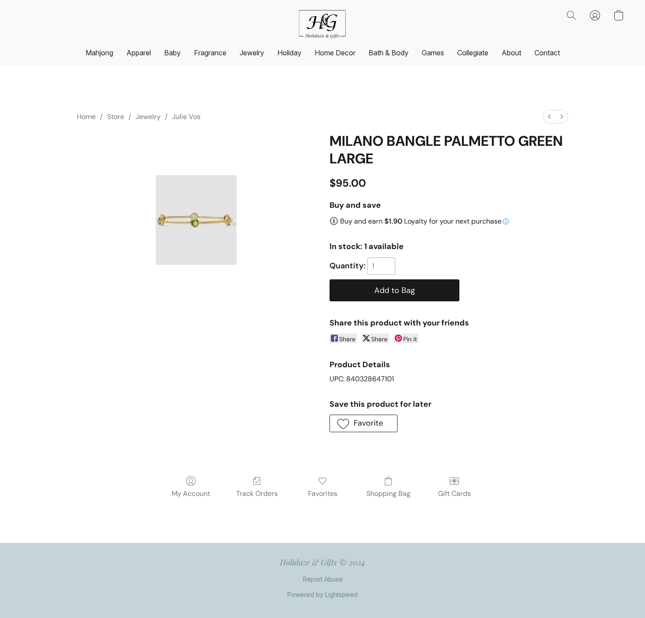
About (511, 52)
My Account (191, 493)
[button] (322, 24)
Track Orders (257, 493)
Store (115, 116)
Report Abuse (323, 579)
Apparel (138, 52)
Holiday (289, 52)
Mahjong (99, 52)
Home (86, 116)
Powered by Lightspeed (322, 594)
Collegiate (472, 52)
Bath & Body (388, 52)
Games (433, 52)
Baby (172, 52)
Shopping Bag (388, 493)
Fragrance (210, 52)
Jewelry (252, 52)
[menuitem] (549, 116)
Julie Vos (186, 116)
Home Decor (335, 52)
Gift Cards (454, 493)
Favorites (322, 493)
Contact (547, 52)
